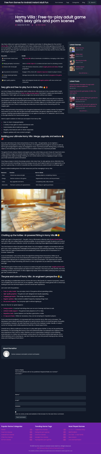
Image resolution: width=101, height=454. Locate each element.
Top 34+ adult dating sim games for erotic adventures (87, 99)
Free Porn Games (6, 432)
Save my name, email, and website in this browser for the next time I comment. (39, 414)
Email (17, 400)
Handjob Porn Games (41, 437)
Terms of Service (53, 448)
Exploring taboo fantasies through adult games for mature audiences (82, 85)
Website (17, 406)
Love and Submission (75, 440)
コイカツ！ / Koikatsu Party (77, 430)
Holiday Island (80, 67)
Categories (75, 2)
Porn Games (59, 2)
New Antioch (72, 437)
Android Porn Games (7, 435)
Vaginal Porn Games (41, 430)
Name (17, 394)
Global (3, 430)
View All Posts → (83, 111)
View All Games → (84, 73)
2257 (38, 448)
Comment (18, 374)
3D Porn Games (6, 440)
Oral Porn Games (40, 435)
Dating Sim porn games (42, 432)
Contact (61, 448)
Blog (83, 2)
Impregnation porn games (43, 440)
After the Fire (80, 48)
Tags (67, 2)
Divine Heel (79, 54)
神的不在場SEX (73, 432)
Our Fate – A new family (76, 435)
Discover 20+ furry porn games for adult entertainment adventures (86, 105)
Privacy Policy (44, 448)
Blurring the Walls (81, 60)
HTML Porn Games (7, 437)
